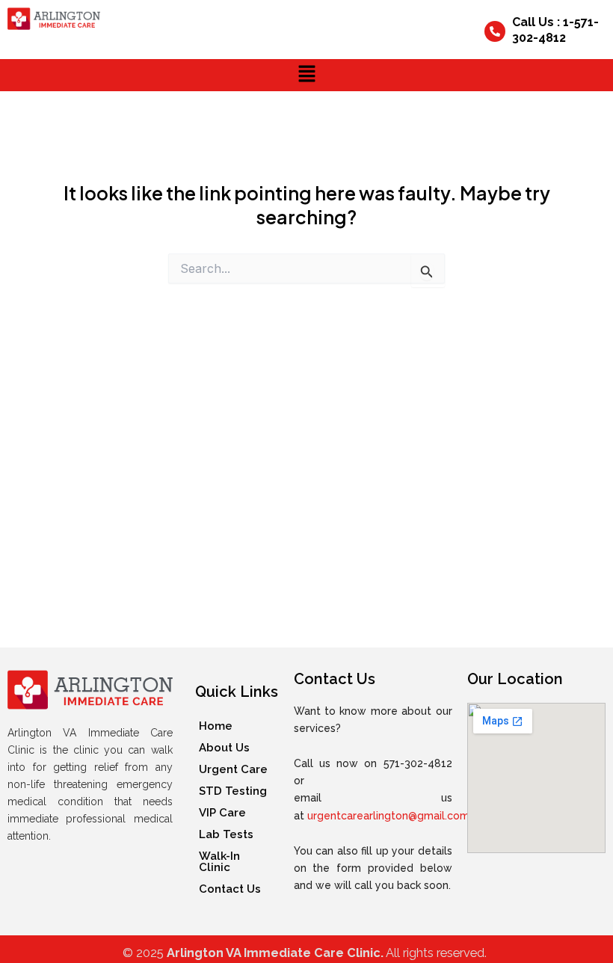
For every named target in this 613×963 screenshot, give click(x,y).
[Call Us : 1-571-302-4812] (494, 31)
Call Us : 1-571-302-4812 (555, 30)
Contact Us (230, 889)
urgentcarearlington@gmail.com (388, 816)
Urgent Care (233, 769)
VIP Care (222, 812)
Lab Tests (226, 834)
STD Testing (233, 791)
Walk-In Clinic (219, 861)
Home (215, 726)
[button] (306, 75)
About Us (224, 747)
